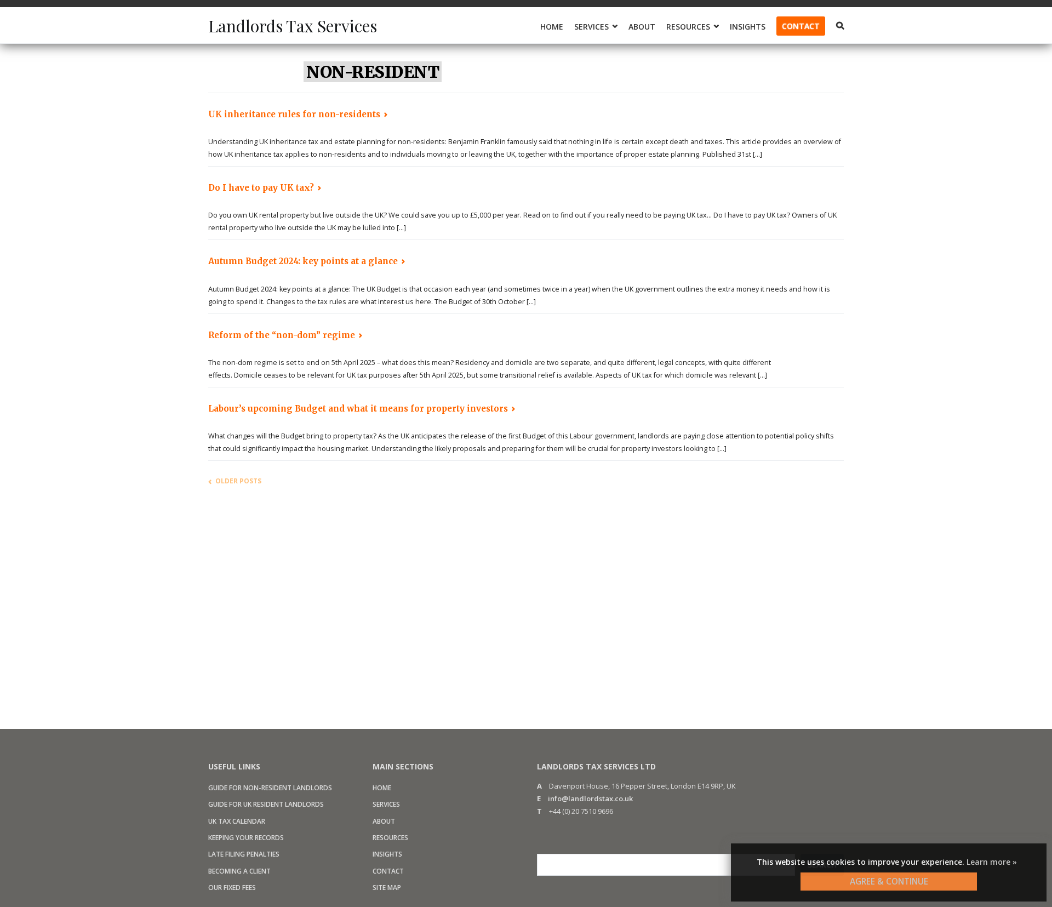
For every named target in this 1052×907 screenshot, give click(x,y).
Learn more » (992, 862)
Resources (390, 837)
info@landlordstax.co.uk (590, 798)
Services (386, 804)
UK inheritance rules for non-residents (294, 114)
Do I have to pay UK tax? (261, 187)
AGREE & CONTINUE (889, 881)
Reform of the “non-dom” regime (281, 335)
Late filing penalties (243, 854)
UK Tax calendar (236, 821)
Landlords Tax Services (292, 26)
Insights (747, 26)
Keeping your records (246, 837)
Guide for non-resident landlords (270, 787)
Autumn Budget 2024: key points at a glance (303, 261)
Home (551, 26)
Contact (801, 26)
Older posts (238, 481)
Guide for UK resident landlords (266, 804)
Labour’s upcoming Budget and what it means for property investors (358, 408)
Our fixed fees (232, 887)
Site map (387, 887)
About (641, 26)
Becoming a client (239, 871)
